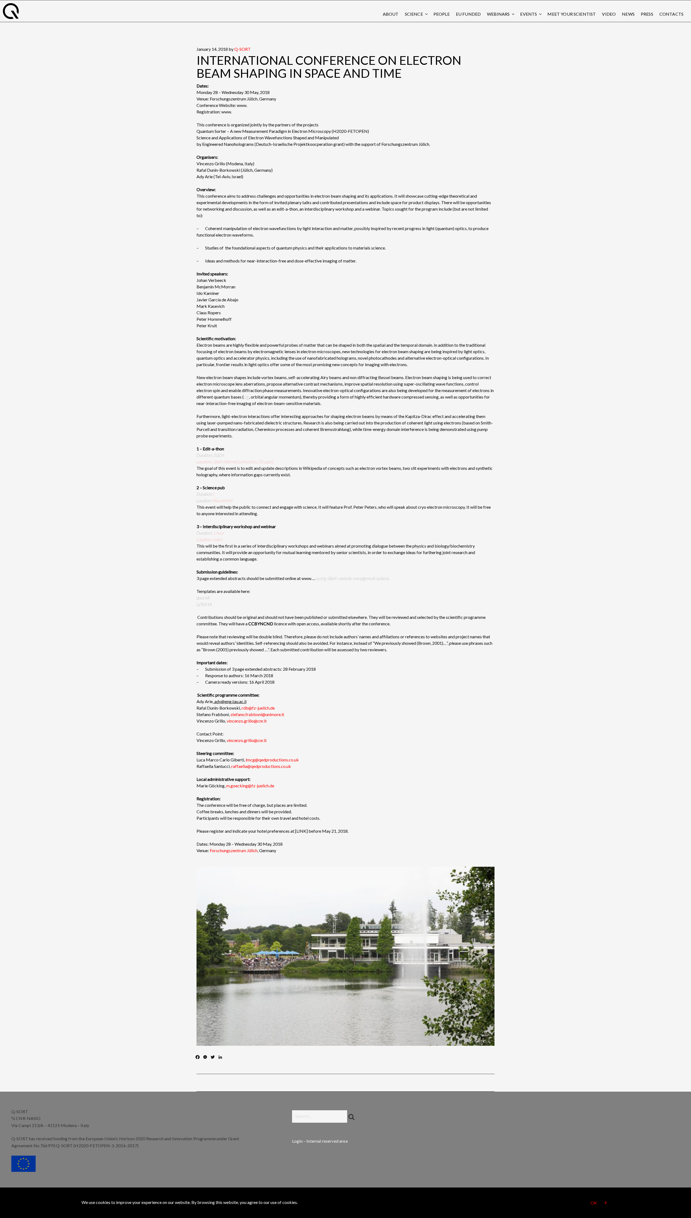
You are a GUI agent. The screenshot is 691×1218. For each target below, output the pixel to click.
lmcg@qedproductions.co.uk (272, 759)
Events (528, 13)
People (441, 13)
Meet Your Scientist (571, 13)
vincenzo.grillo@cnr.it (247, 720)
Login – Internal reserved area (320, 1140)
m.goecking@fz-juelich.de (250, 785)
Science (414, 13)
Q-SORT (242, 49)
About (391, 13)
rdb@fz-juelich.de (258, 707)
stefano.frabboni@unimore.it (257, 714)
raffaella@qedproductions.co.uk (261, 766)
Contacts (671, 13)
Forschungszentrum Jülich (234, 850)
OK (594, 1203)
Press (647, 13)
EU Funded (468, 13)
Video (609, 13)
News (628, 13)
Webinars (498, 13)
